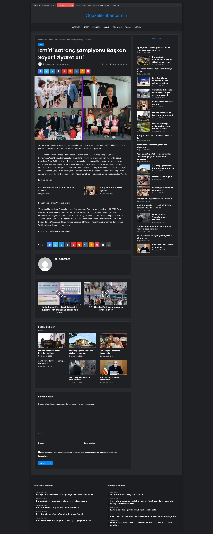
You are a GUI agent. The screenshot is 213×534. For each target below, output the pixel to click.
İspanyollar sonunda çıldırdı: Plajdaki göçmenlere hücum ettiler (153, 49)
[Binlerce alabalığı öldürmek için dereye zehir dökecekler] (143, 127)
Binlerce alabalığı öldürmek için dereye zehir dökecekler (161, 126)
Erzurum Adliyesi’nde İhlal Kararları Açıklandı (49, 351)
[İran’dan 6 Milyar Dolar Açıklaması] (113, 367)
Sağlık (106, 27)
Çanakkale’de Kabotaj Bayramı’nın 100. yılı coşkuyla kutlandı (162, 92)
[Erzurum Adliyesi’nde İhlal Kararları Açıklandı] (51, 340)
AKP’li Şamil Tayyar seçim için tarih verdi (51, 362)
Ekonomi (96, 27)
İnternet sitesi (89, 443)
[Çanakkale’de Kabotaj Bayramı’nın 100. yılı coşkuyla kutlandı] (143, 93)
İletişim (137, 27)
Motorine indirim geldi (162, 176)
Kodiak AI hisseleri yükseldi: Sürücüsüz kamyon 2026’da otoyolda (154, 206)
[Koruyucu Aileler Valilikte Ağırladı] (91, 190)
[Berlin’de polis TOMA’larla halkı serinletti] (82, 367)
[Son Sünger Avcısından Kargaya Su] (113, 340)
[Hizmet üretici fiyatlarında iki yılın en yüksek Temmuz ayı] (143, 60)
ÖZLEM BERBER (48, 64)
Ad (40, 434)
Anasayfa (76, 27)
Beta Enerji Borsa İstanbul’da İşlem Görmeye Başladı (160, 80)
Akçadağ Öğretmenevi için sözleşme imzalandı (81, 351)
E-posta (42, 443)
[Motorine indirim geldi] (143, 180)
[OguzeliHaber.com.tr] (106, 15)
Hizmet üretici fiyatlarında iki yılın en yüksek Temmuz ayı (162, 59)
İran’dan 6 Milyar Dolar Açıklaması (110, 378)
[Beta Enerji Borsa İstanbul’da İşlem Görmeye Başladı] (143, 81)
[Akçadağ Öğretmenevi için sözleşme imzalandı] (82, 340)
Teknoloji (117, 27)
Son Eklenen (155, 38)
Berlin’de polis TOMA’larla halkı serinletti (80, 378)
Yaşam (128, 27)
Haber (86, 27)
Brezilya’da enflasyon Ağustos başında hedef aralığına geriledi (154, 227)
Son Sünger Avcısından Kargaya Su (110, 351)
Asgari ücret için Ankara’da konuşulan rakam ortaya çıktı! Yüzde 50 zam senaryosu (154, 156)
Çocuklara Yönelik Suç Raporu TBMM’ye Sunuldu (94, 5)
